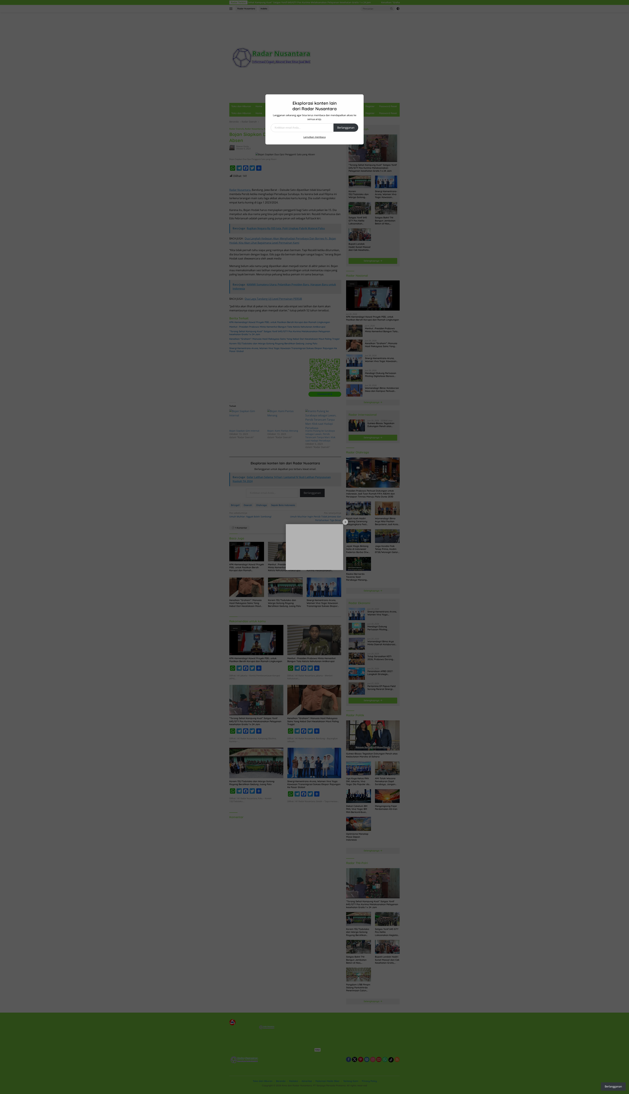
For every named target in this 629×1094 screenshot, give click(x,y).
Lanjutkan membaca (314, 137)
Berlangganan (345, 127)
